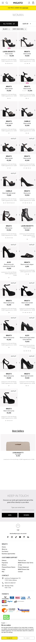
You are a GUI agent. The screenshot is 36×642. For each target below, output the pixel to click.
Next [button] (16, 40)
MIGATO (27, 51)
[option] (9, 40)
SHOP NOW (25, 8)
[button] (4, 623)
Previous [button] (1, 40)
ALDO (9, 262)
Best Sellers (18, 431)
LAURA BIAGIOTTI (9, 51)
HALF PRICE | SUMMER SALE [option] (18, 8)
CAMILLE (27, 121)
